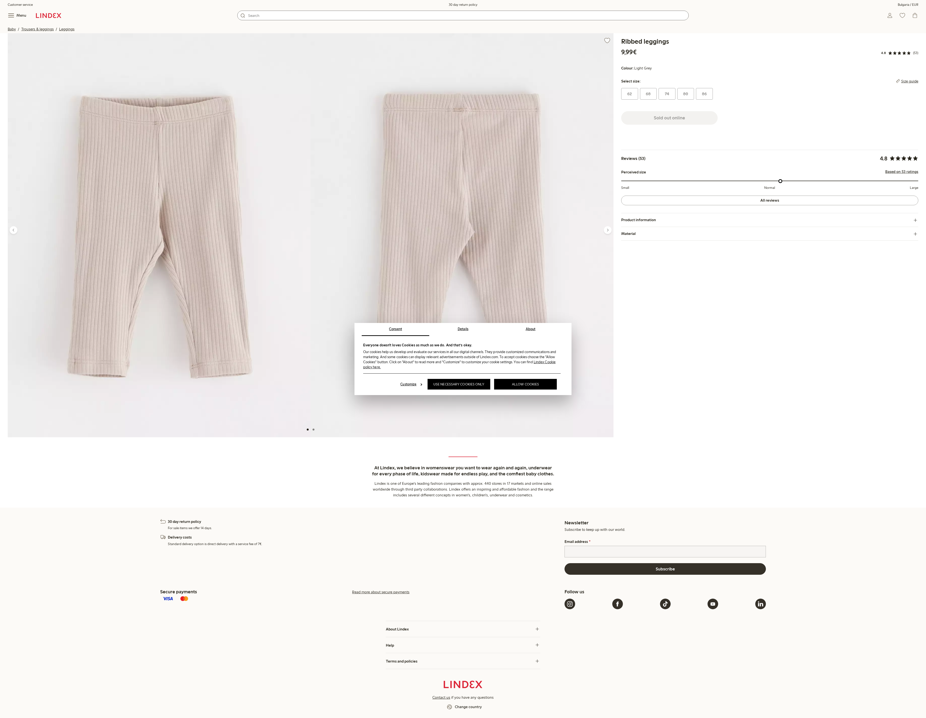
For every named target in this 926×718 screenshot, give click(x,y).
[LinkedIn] (760, 604)
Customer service (20, 5)
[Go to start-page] (48, 15)
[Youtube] (713, 604)
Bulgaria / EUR (908, 5)
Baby (12, 29)
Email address (577, 542)
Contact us (441, 697)
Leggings (67, 29)
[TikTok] (665, 604)
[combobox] (463, 15)
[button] (159, 235)
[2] (313, 429)
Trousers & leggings (37, 29)
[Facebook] (617, 604)
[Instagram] (570, 604)
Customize (408, 384)
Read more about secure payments (380, 592)
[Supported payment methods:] (361, 599)
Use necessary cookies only (458, 384)
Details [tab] (463, 329)
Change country (468, 706)
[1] (308, 429)
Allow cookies (525, 384)
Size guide (909, 81)
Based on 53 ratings (901, 172)
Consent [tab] (395, 329)
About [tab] (531, 329)
